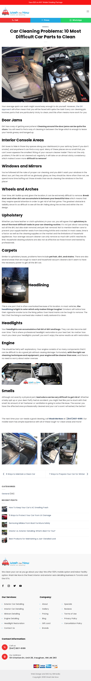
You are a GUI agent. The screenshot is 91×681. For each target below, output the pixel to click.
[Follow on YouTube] (20, 586)
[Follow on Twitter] (15, 586)
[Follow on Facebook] (3, 586)
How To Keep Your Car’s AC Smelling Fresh (28, 507)
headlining (7, 309)
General (45, 27)
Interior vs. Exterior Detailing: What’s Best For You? (32, 531)
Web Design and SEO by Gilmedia (45, 674)
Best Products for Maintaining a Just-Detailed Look (32, 539)
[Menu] (87, 11)
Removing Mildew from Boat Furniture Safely (29, 523)
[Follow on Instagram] (9, 586)
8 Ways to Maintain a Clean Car (20, 474)
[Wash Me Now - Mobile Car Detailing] (15, 11)
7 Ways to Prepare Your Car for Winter (67, 474)
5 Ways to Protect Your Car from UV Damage (30, 515)
